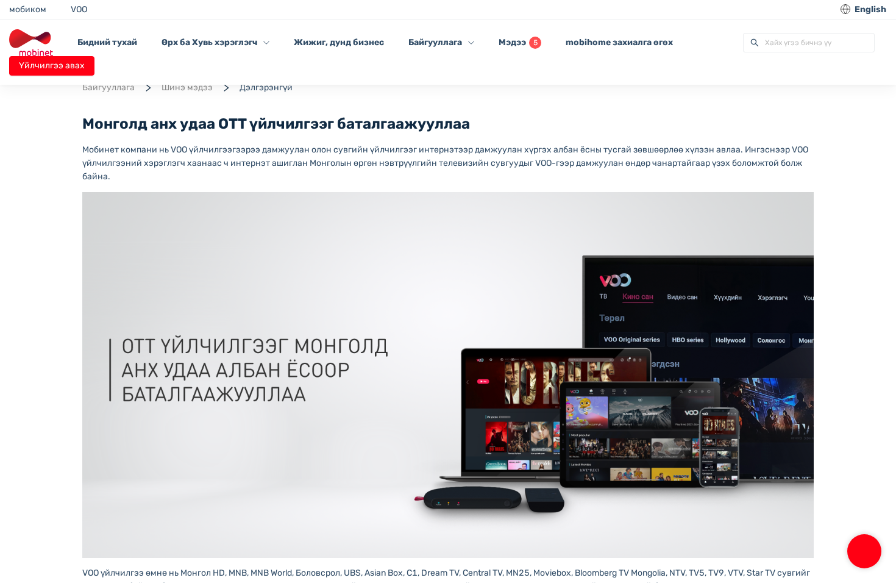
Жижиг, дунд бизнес (339, 42)
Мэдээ (518, 42)
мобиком (27, 9)
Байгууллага (108, 87)
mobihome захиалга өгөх (619, 42)
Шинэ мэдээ (187, 87)
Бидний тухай (107, 42)
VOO (79, 9)
